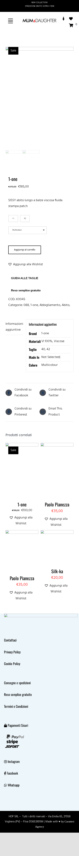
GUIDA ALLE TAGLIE (24, 278)
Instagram (14, 761)
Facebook (12, 773)
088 (26, 305)
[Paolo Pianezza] (57, 445)
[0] (72, 25)
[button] (25, 259)
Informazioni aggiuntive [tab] (14, 326)
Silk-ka (57, 571)
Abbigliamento (50, 305)
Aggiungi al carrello (24, 250)
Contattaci (10, 640)
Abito (65, 305)
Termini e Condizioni (16, 706)
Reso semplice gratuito (26, 290)
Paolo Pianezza (57, 504)
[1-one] (22, 445)
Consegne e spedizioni (17, 682)
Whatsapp (13, 785)
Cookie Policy (12, 663)
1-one (34, 305)
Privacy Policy (12, 652)
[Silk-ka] (57, 533)
